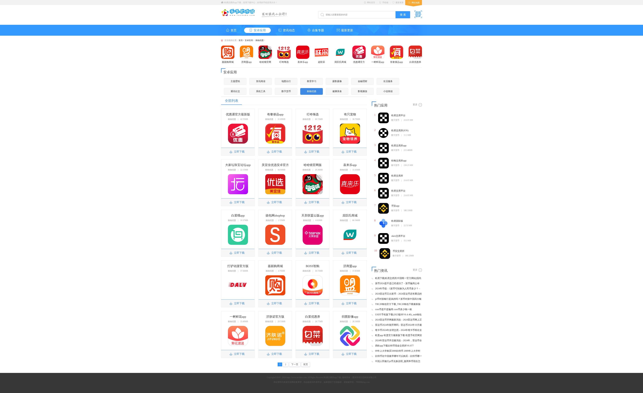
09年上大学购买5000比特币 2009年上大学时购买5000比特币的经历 (397, 351)
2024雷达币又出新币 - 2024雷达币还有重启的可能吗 (398, 294)
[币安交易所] (384, 249)
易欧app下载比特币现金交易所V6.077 (394, 345)
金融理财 (362, 81)
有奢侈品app (396, 62)
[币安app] (383, 204)
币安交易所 (398, 251)
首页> (241, 40)
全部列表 (231, 100)
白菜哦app (238, 215)
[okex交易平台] (383, 234)
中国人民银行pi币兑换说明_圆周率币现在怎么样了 (397, 361)
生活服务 (388, 81)
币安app (395, 206)
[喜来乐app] (302, 47)
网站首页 (371, 2)
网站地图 (416, 3)
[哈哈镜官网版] (265, 47)
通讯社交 (235, 91)
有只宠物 (350, 114)
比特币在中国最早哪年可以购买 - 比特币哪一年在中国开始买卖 (398, 356)
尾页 (305, 364)
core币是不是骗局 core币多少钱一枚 (393, 309)
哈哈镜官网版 (265, 62)
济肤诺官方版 (275, 316)
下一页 (294, 364)
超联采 (321, 62)
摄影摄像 (337, 81)
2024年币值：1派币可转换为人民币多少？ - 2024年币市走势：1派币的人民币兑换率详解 (398, 288)
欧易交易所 (397, 175)
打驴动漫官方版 (237, 266)
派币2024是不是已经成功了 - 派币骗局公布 (397, 283)
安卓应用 (260, 30)
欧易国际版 (397, 221)
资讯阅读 (260, 81)
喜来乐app (303, 62)
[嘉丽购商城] (227, 47)
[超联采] (321, 47)
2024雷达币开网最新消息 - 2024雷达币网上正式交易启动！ (398, 319)
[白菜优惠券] (415, 47)
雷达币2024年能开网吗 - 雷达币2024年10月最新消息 (398, 325)
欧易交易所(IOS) (400, 130)
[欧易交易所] (383, 174)
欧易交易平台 (398, 115)
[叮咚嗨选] (284, 47)
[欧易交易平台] (383, 114)
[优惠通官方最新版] (359, 47)
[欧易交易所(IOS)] (383, 129)
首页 (234, 30)
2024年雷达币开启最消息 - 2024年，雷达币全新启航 (398, 340)
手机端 (385, 2)
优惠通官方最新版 (359, 62)
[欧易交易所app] (383, 144)
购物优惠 (260, 40)
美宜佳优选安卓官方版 (275, 165)
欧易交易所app (398, 145)
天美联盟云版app (312, 215)
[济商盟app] (246, 47)
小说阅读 (388, 91)
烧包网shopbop (275, 215)
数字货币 (286, 91)
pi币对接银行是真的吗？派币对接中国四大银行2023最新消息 (398, 299)
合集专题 (318, 30)
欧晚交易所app (398, 160)
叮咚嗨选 (284, 62)
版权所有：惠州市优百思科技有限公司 (359, 377)
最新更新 (400, 2)
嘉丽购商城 (228, 62)
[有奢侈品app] (396, 47)
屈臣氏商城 (340, 62)
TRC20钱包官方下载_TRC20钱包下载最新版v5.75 (397, 304)
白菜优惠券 (415, 62)
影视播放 (362, 91)
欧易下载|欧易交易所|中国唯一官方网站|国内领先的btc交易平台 (398, 278)
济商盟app (246, 62)
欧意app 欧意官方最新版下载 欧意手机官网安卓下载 (398, 335)
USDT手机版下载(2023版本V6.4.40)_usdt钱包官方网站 (398, 314)
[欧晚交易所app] (383, 159)
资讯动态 (289, 30)
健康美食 (337, 91)
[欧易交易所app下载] (238, 15)
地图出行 (286, 81)
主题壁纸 (235, 81)
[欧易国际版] (383, 219)
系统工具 (260, 91)
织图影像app (350, 316)
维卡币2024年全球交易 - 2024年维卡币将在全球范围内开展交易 (398, 330)
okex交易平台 (398, 236)
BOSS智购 (312, 266)
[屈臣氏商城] (340, 47)
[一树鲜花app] (377, 47)
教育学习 (311, 81)
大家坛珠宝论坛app (238, 165)
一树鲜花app (377, 62)
